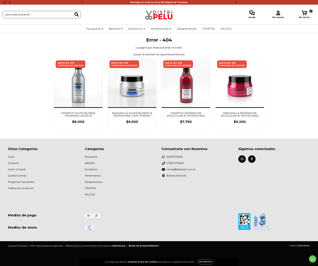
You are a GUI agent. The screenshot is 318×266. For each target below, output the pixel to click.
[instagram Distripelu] (4, 2)
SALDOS (226, 28)
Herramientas (160, 28)
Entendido (205, 262)
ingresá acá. (119, 245)
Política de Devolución (21, 188)
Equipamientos (187, 28)
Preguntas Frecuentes (21, 181)
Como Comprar (17, 169)
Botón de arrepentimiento (144, 245)
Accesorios (135, 28)
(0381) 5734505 (175, 163)
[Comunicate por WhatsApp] (312, 259)
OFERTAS (208, 28)
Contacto (13, 163)
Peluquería (93, 28)
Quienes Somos (17, 175)
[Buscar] (76, 14)
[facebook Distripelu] (9, 2)
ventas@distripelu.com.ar (181, 169)
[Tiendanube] (299, 246)
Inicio (11, 156)
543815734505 (174, 156)
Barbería (115, 28)
